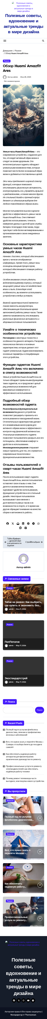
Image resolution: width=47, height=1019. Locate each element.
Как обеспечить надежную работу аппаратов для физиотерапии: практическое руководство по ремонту (23, 757)
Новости (10, 801)
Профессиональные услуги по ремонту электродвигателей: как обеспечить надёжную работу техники (24, 769)
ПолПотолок (12, 641)
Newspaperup (16, 1015)
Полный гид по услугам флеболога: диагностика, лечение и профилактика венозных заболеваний (23, 732)
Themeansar (30, 1015)
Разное (6, 61)
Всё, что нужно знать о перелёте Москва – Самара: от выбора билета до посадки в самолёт (25, 744)
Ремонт (10, 867)
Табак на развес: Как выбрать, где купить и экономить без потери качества (23, 605)
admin (27, 567)
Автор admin (12, 77)
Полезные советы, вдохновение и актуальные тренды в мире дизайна (23, 23)
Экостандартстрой (16, 678)
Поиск (11, 701)
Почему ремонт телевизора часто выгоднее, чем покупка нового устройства (25, 779)
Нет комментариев (12, 81)
